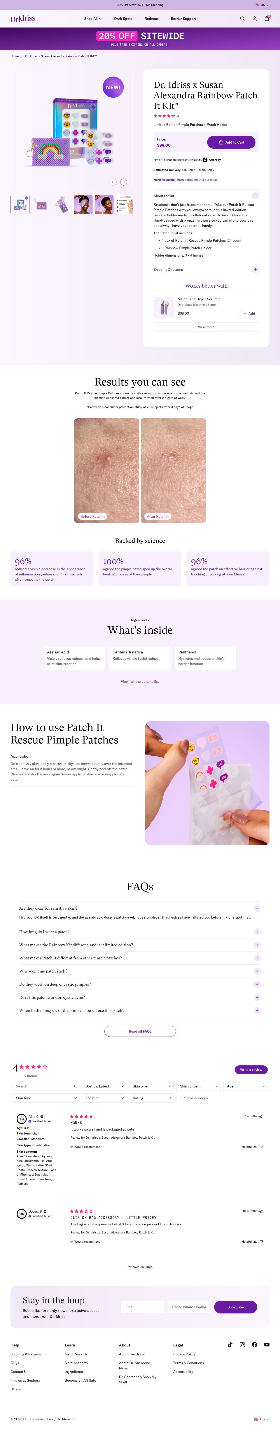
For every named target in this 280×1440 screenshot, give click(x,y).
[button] (123, 182)
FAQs (14, 1363)
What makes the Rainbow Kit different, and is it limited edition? (76, 945)
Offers (15, 1389)
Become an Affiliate (80, 1380)
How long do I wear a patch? (44, 931)
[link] (166, 116)
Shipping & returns (168, 269)
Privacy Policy (184, 1354)
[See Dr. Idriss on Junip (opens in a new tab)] (149, 1267)
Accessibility (183, 1371)
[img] (41, 1116)
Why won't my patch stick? (43, 971)
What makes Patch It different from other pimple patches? (70, 958)
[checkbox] (198, 1098)
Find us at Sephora (25, 1380)
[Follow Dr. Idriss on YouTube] (267, 1344)
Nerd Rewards (76, 1354)
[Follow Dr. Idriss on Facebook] (254, 1344)
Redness (152, 18)
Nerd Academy (76, 1363)
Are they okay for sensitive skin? (48, 908)
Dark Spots (123, 18)
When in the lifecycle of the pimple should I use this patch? (71, 1010)
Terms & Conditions (188, 1363)
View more (206, 327)
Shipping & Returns (25, 1354)
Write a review (251, 1070)
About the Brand (132, 1354)
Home (14, 56)
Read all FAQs (140, 1031)
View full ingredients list (140, 681)
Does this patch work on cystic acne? (52, 997)
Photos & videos (195, 1098)
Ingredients (74, 1371)
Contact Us (19, 1371)
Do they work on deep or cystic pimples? (55, 984)
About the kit (164, 196)
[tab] (206, 314)
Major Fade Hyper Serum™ (199, 299)
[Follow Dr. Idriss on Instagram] (242, 1344)
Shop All (91, 18)
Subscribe (236, 1307)
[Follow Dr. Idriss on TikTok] (230, 1344)
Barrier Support (183, 18)
